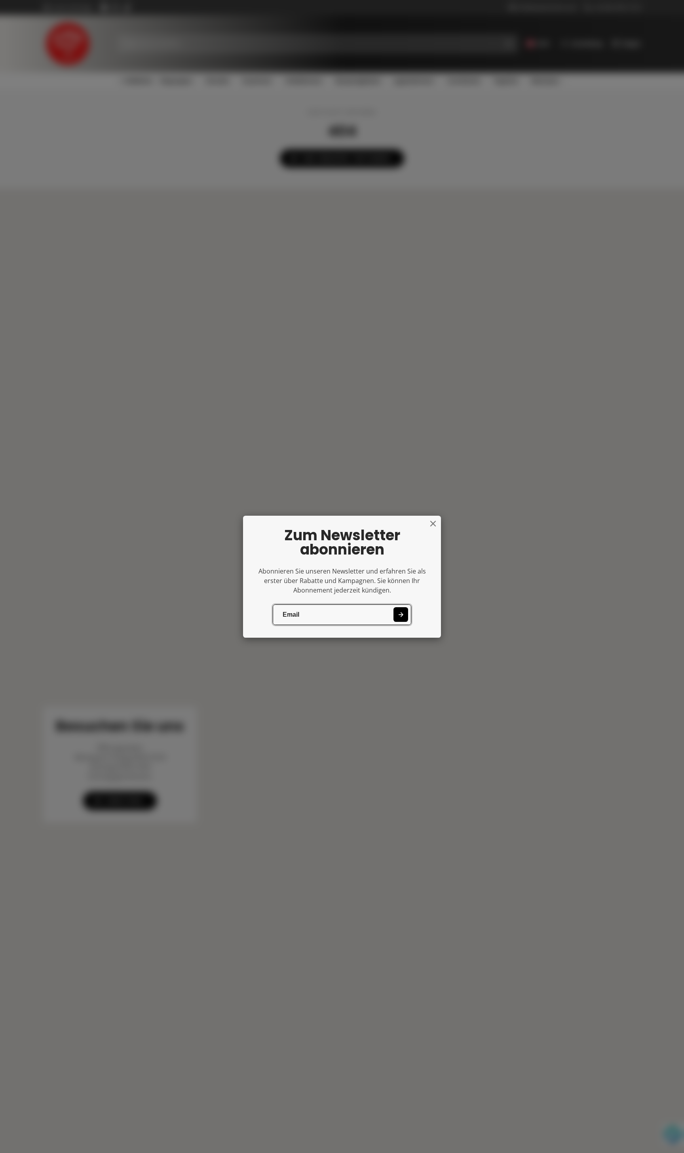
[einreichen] (400, 614)
